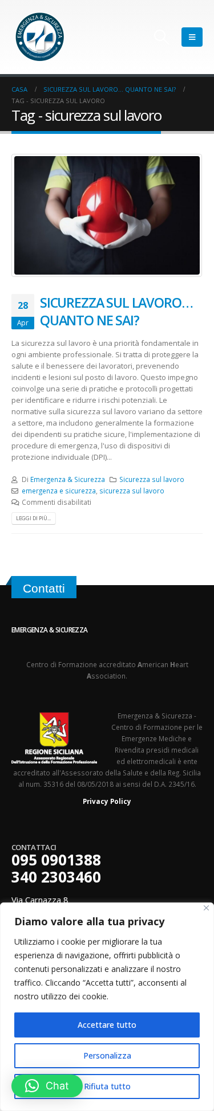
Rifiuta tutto (107, 1086)
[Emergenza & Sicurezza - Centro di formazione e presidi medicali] (39, 37)
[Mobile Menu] (192, 37)
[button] (47, 1086)
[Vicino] (206, 907)
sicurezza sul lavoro (131, 490)
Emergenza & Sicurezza (67, 479)
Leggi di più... (33, 518)
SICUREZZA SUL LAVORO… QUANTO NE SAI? (116, 311)
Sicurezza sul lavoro (151, 479)
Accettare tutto (107, 1024)
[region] (107, 1006)
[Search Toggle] (162, 37)
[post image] (107, 215)
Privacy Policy (107, 801)
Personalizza (107, 1055)
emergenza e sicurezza (59, 490)
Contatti (44, 588)
